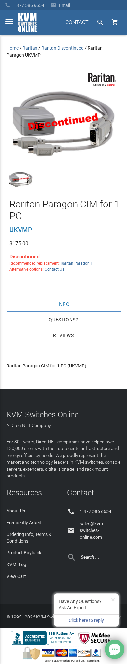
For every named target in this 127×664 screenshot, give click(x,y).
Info (63, 304)
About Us (16, 510)
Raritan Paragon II (76, 263)
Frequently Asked (24, 522)
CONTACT (77, 22)
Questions (62, 319)
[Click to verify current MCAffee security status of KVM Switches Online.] (96, 644)
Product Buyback (24, 552)
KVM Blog (16, 564)
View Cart (16, 576)
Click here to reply (86, 620)
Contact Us (54, 269)
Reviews (63, 335)
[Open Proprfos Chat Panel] (114, 649)
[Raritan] (102, 84)
